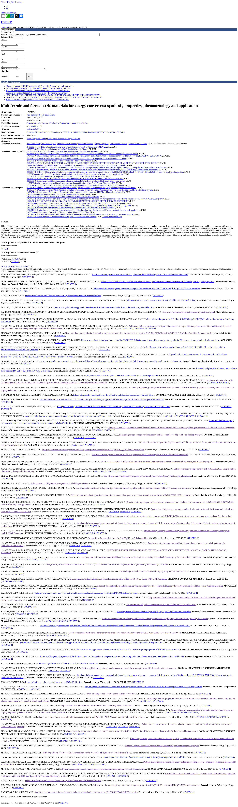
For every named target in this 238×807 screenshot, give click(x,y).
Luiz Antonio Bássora (118, 144)
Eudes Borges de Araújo (36, 139)
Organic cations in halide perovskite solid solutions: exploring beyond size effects (97, 705)
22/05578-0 (212, 717)
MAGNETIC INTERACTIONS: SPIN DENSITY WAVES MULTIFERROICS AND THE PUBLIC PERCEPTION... (53, 95)
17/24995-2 (191, 416)
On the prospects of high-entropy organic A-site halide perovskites (59, 483)
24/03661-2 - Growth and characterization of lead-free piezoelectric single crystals (59, 161)
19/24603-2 (114, 511)
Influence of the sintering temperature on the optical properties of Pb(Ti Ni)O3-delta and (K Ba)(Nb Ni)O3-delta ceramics (146, 289)
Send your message (8, 13)
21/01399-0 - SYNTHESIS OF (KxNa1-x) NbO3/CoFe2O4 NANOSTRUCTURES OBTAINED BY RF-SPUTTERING (75, 185)
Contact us (63, 803)
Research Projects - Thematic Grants (41, 115)
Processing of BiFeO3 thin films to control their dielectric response (68, 663)
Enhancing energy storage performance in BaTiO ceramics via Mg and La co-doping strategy (160, 435)
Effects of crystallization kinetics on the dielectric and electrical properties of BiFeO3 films (113, 395)
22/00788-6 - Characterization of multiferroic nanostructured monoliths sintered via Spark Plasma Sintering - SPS (71, 183)
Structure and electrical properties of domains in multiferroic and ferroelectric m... (37, 99)
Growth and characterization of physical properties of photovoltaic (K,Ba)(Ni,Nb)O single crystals (147, 476)
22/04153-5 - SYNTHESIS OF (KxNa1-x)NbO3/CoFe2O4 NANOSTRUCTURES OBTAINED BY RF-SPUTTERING (75, 179)
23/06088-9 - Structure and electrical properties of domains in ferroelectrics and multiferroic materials (86, 165)
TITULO (5, 249)
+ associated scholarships (37, 165)
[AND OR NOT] (4, 39)
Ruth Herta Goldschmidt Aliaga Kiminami (63, 139)
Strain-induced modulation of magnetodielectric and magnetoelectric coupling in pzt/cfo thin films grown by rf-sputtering (155, 618)
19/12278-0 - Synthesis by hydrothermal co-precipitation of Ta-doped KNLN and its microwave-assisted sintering (71, 208)
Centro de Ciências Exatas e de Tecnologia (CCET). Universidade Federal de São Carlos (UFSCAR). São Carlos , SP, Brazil (76, 132)
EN (7, 8)
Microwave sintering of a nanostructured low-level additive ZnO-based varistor (161, 300)
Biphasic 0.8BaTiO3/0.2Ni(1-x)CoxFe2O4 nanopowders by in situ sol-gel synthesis (123, 375)
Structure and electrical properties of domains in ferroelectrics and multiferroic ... (37, 93)
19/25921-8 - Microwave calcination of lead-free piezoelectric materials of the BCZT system (63, 197)
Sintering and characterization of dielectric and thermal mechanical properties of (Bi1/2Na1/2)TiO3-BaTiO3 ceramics (86, 593)
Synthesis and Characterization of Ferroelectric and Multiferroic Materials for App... (38, 88)
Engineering (31, 123)
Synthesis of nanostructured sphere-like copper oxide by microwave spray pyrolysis (162, 746)
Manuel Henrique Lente (138, 144)
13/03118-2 (34, 689)
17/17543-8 (6, 719)
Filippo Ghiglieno (101, 144)
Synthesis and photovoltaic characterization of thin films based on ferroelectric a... (38, 91)
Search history (16, 2)
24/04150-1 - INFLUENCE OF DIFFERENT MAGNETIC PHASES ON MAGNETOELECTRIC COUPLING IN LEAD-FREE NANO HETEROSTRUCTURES (93, 163)
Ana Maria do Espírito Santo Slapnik (41, 144)
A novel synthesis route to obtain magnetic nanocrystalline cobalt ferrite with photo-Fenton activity (69, 416)
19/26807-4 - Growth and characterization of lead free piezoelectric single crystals (58, 194)
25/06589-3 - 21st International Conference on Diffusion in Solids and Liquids (57, 149)
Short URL (5, 2)
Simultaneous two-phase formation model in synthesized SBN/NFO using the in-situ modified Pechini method (140, 274)
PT (7, 6)
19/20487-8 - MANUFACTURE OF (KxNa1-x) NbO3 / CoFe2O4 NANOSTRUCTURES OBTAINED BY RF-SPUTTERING (78, 201)
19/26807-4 (80, 734)
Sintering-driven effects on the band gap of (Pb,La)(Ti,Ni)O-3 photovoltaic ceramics (154, 611)
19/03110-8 (127, 328)
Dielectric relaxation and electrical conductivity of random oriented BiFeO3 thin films (63, 296)
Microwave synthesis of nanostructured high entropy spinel (189, 312)
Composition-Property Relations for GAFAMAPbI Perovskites (118, 538)
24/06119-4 (77, 445)
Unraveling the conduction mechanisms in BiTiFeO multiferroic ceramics (154, 571)
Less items (14, 246)
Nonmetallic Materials (79, 123)
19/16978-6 (78, 764)
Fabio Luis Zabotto (85, 144)
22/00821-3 (139, 328)
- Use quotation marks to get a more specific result (24, 34)
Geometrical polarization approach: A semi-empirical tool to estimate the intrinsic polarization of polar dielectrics (104, 307)
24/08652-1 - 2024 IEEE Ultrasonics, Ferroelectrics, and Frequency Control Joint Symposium (63, 151)
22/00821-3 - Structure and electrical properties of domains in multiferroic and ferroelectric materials (66, 176)
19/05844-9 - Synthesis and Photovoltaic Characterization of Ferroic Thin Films (58, 212)
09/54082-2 (202, 416)
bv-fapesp (5, 27)
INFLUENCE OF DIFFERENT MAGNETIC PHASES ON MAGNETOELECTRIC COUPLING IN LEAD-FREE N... (54, 97)
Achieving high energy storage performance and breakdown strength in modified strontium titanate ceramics (129, 668)
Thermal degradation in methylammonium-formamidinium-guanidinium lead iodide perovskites (103, 769)
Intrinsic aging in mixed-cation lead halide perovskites (111, 694)
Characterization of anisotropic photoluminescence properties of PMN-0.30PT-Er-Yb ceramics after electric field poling (91, 717)
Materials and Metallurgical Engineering (53, 123)
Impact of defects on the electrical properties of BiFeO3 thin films (54, 682)
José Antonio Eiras (34, 126)
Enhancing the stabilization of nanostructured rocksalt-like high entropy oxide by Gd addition (144, 757)
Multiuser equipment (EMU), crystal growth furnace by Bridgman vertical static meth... (40, 86)
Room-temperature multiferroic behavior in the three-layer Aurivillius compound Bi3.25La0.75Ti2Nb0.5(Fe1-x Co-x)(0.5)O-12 (125, 633)
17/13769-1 (28, 277)
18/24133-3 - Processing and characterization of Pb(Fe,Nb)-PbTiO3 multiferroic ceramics (61, 217)
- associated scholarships (112, 217)
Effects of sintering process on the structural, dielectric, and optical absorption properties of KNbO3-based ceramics (128, 649)
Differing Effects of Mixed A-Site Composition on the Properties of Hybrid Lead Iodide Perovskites (86, 753)
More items (5, 246)
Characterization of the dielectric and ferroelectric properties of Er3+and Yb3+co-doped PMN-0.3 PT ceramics (118, 579)
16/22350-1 (29, 490)
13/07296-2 (168, 416)
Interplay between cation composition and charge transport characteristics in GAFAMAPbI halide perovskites (93, 450)
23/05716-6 (98, 430)
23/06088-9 (193, 712)
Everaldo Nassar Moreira (67, 144)
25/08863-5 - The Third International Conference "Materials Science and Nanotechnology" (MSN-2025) (68, 147)
